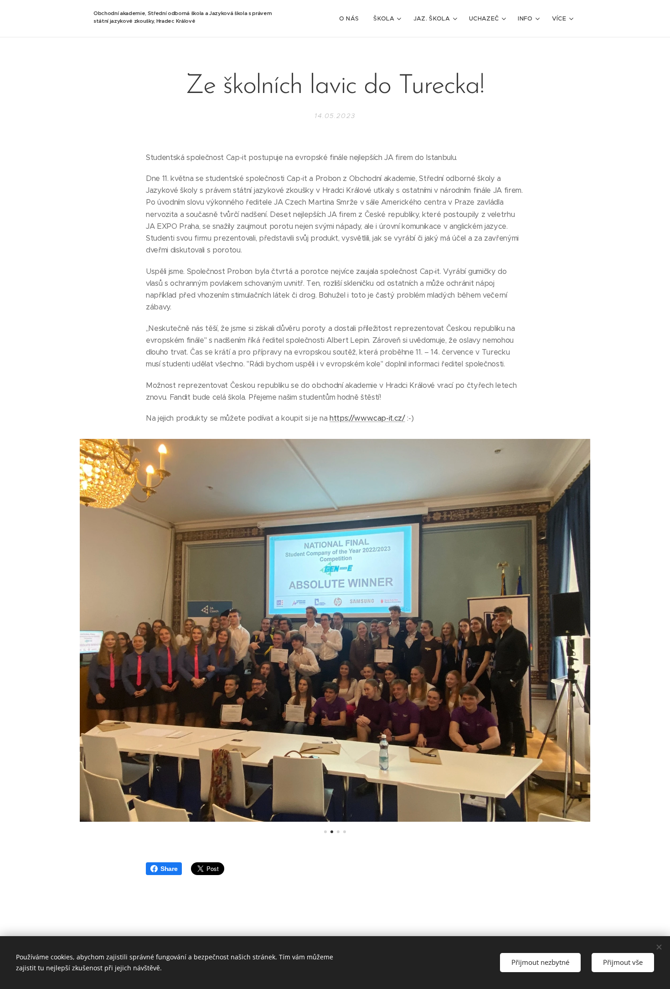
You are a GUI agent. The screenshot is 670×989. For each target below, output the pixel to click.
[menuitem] (351, 18)
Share (168, 868)
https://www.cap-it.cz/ (367, 418)
